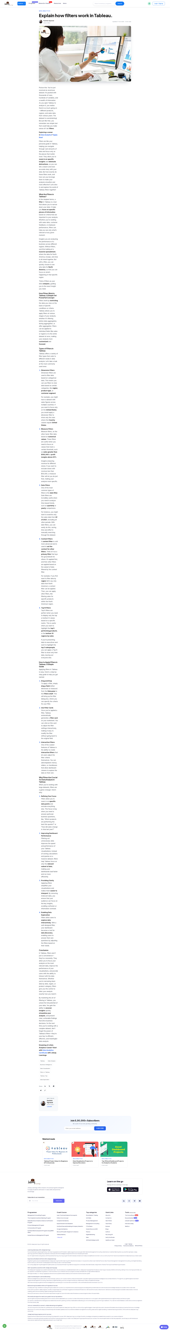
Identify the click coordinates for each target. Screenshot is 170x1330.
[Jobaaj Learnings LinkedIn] (124, 1201)
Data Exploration (44, 1079)
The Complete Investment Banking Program (39, 1218)
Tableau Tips (43, 1076)
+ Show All (59, 1237)
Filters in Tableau (45, 1072)
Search (120, 3)
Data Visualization (45, 1068)
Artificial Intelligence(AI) (92, 1240)
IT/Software (89, 1226)
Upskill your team (110, 1240)
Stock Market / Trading (92, 1215)
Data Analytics (44, 11)
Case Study (109, 1223)
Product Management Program (36, 1225)
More (64, 3)
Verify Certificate (110, 1237)
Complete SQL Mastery (63, 1220)
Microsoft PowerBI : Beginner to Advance (67, 1232)
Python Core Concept (62, 1218)
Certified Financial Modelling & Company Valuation (70, 1226)
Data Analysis (51, 1061)
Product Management (92, 1220)
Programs (32, 3)
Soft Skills (88, 1218)
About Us (108, 1215)
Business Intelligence (46, 1064)
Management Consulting (92, 1223)
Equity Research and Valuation (65, 1223)
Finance (88, 1232)
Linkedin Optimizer (131, 1220)
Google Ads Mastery (62, 1229)
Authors (108, 1232)
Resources (57, 3)
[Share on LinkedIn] (45, 1086)
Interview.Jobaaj (129, 1223)
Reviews (108, 1226)
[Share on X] (49, 1086)
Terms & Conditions (128, 1245)
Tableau (42, 1061)
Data (87, 1237)
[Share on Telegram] (40, 1090)
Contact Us (108, 1218)
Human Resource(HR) (92, 1229)
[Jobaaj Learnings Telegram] (134, 1201)
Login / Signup (158, 3)
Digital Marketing (90, 1234)
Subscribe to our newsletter (36, 1197)
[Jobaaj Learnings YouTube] (140, 1201)
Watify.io (127, 1226)
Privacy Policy (118, 1245)
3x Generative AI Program (34, 1228)
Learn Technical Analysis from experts (67, 1215)
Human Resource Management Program (38, 1235)
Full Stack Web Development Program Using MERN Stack (41, 1231)
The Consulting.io (131, 1215)
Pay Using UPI (109, 1234)
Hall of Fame (109, 1220)
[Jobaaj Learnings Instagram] (129, 1201)
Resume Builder (131, 1218)
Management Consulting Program (37, 1215)
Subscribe (59, 1201)
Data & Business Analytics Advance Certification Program (40, 1221)
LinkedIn (49, 1106)
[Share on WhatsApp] (53, 1086)
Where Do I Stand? (45, 3)
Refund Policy (138, 1245)
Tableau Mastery (61, 1234)
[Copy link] (45, 1090)
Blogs (107, 1229)
